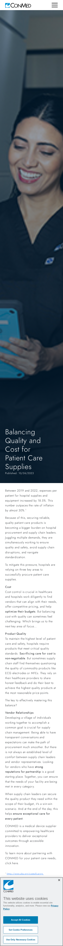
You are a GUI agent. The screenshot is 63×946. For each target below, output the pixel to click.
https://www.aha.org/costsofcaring (25, 873)
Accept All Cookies (20, 920)
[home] (18, 5)
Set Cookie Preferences (20, 930)
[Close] (59, 880)
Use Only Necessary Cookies (20, 939)
